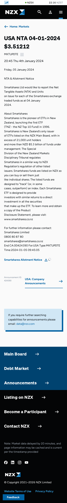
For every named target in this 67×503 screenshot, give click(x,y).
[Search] (39, 13)
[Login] (50, 12)
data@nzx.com (25, 323)
